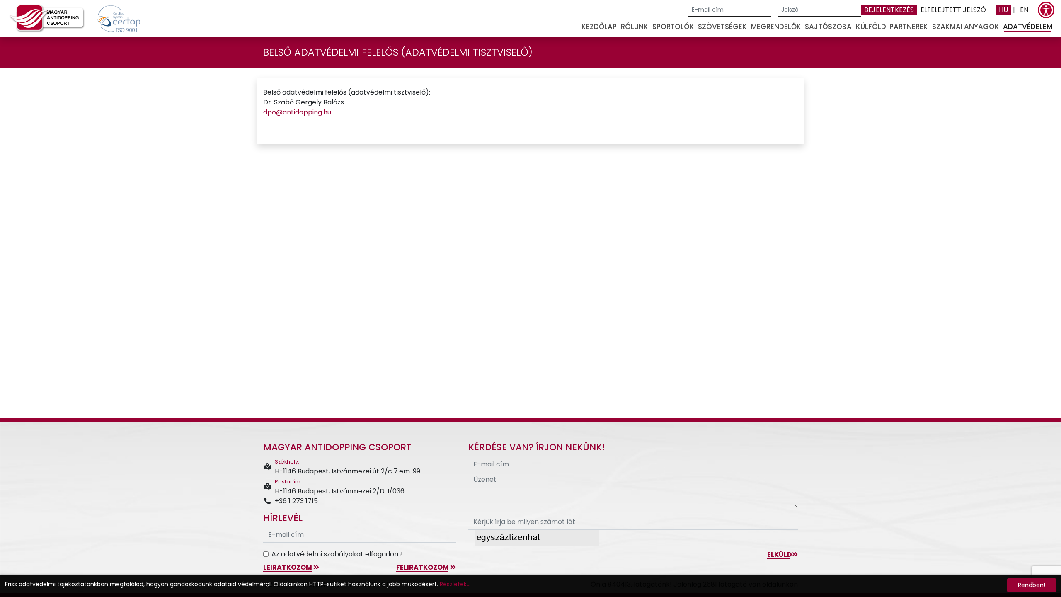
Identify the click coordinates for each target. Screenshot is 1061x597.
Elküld (779, 554)
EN (1024, 10)
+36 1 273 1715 (296, 501)
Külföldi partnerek (892, 27)
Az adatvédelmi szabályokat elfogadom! (337, 554)
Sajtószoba (828, 27)
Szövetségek (722, 27)
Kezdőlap (599, 27)
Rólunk (634, 27)
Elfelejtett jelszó (953, 10)
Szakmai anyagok (965, 27)
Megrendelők (776, 27)
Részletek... (455, 584)
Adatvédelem (1027, 27)
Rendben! (1031, 585)
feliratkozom (423, 567)
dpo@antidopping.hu (297, 112)
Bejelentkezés (889, 10)
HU (1003, 10)
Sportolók (673, 27)
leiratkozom (288, 567)
